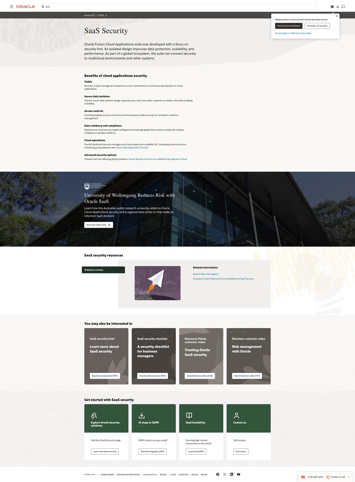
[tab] (103, 269)
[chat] (303, 477)
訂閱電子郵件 (184, 474)
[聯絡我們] (343, 6)
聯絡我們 (204, 474)
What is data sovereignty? (206, 273)
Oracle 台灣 (89, 15)
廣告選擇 (163, 474)
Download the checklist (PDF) (153, 375)
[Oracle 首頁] (26, 6)
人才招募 (172, 474)
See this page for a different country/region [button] (293, 33)
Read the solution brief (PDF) (105, 375)
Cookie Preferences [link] (150, 474)
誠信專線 (194, 474)
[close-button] (348, 477)
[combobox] (177, 6)
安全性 (101, 15)
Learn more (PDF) (195, 452)
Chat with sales (315, 477)
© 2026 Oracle (89, 474)
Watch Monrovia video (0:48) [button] (200, 375)
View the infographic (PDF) (152, 451)
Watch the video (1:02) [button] (96, 224)
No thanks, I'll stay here (317, 25)
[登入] (337, 6)
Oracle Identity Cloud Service (142, 159)
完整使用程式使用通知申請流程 (128, 474)
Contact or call (338, 477)
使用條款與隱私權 (107, 474)
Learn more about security (104, 451)
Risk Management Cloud (174, 159)
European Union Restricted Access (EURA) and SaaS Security (223, 278)
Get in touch (240, 451)
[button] (11, 6)
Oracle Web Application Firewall (132, 147)
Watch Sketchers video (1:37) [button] (247, 375)
